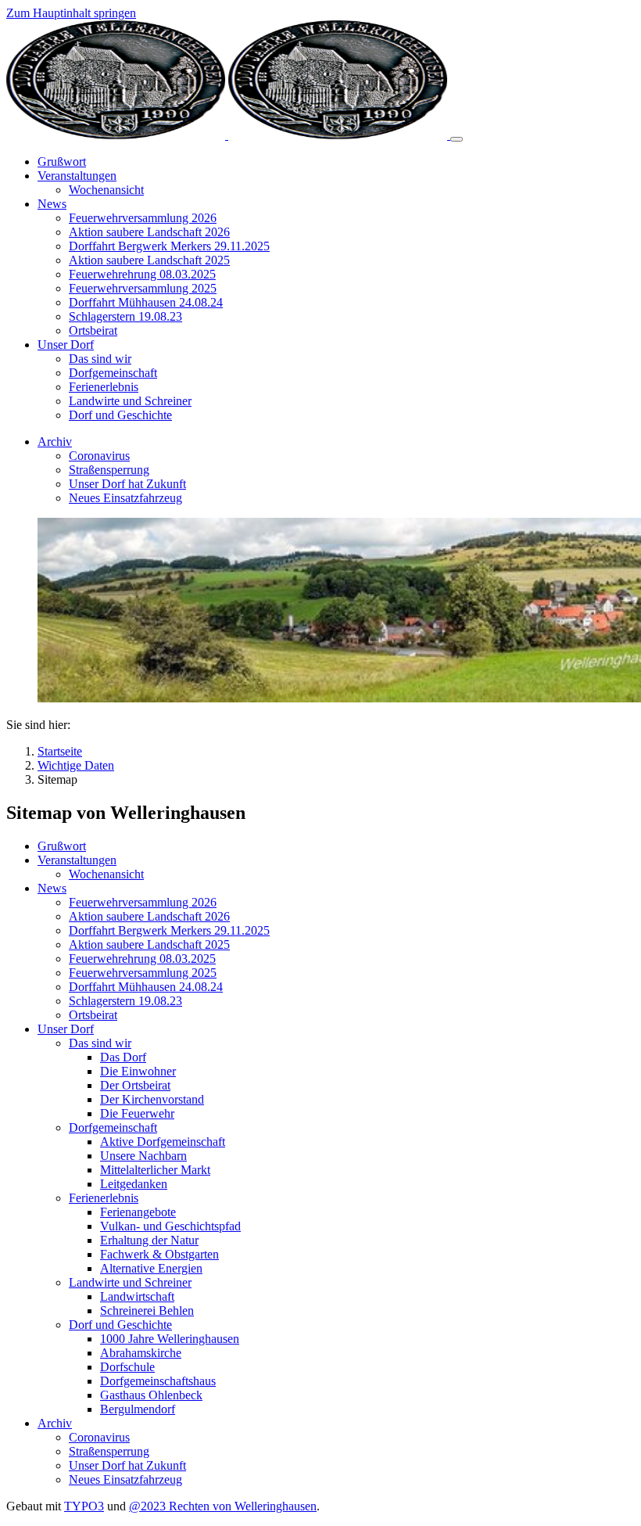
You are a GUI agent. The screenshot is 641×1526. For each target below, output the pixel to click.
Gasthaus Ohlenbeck (151, 1395)
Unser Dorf (66, 1029)
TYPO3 (84, 1506)
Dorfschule (127, 1366)
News (52, 888)
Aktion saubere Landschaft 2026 (149, 916)
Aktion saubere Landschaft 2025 (149, 944)
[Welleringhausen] (228, 135)
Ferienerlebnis (103, 1198)
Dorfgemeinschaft (113, 1127)
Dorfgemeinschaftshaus (158, 1381)
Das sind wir (100, 1043)
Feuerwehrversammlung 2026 (143, 902)
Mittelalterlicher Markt (155, 1169)
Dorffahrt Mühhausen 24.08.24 (146, 986)
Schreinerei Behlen (147, 1310)
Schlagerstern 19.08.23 (125, 1000)
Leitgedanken (133, 1183)
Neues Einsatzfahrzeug (125, 1479)
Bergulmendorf (137, 1409)
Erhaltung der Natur (149, 1240)
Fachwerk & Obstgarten (159, 1254)
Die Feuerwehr (137, 1113)
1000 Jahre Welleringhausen (169, 1338)
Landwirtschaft (137, 1296)
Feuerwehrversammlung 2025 (143, 972)
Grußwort (62, 846)
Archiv (55, 1423)
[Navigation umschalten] (456, 139)
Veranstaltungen (77, 860)
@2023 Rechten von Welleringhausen (223, 1506)
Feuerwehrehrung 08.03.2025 (142, 958)
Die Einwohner (138, 1071)
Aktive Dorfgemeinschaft (162, 1141)
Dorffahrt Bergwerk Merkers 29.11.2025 (169, 930)
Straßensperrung (109, 1451)
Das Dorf (123, 1057)
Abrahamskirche (140, 1352)
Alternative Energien (151, 1268)
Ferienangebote (138, 1212)
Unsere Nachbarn (143, 1155)
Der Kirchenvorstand (152, 1099)
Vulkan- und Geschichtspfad (170, 1226)
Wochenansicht (106, 874)
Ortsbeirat (93, 1015)
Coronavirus (99, 1437)
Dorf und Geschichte (120, 1324)
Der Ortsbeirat (135, 1085)
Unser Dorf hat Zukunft (127, 1465)
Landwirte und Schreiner (130, 1282)
